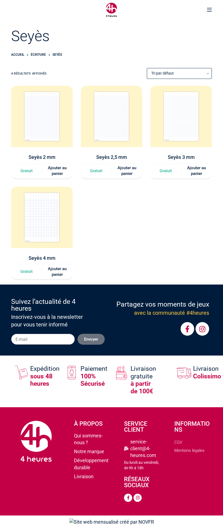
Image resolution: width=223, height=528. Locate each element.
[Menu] (209, 9)
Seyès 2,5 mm (111, 157)
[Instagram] (202, 329)
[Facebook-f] (187, 329)
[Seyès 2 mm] (42, 116)
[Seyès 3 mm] (181, 116)
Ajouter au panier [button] (57, 170)
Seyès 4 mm (42, 258)
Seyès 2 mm (42, 157)
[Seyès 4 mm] (42, 217)
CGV (178, 442)
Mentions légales (189, 450)
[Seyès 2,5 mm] (111, 116)
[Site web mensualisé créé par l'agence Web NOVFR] (111, 521)
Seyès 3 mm (181, 157)
